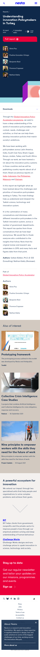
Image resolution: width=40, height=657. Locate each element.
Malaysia (7, 179)
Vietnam (18, 179)
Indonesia (12, 176)
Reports (5, 12)
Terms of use (20, 612)
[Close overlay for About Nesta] (37, 622)
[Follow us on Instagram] (18, 599)
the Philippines (23, 176)
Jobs (20, 607)
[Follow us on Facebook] (11, 599)
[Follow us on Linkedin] (15, 599)
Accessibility (20, 615)
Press (20, 604)
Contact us (20, 618)
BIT (4, 520)
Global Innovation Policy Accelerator (18, 275)
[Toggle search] (4, 3)
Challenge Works (11, 539)
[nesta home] (20, 3)
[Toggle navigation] (36, 3)
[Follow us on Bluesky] (7, 599)
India (5, 176)
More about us (10, 645)
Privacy (20, 609)
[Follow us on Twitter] (4, 599)
